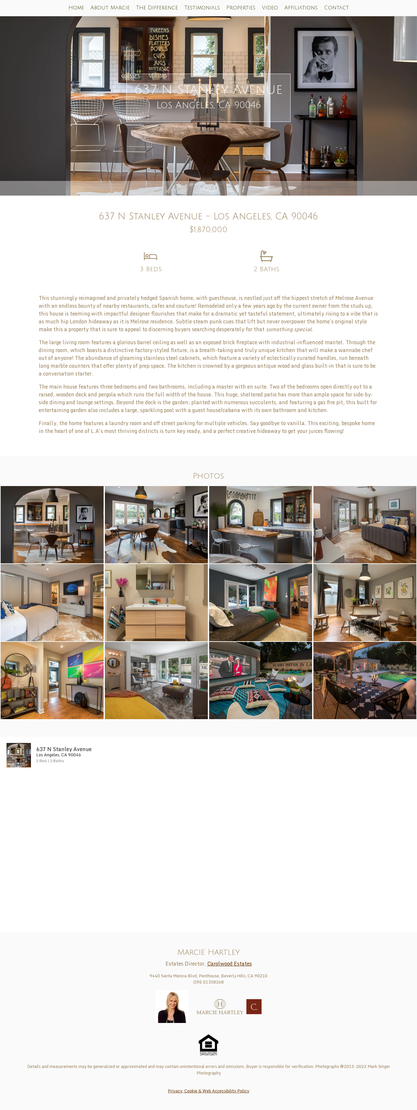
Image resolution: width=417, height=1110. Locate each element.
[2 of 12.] (156, 524)
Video (270, 8)
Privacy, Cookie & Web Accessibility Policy (208, 1091)
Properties (240, 8)
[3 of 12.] (260, 524)
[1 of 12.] (52, 524)
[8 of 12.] (364, 602)
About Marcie (110, 8)
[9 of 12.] (52, 680)
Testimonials (202, 8)
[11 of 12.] (260, 680)
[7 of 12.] (260, 602)
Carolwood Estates (229, 963)
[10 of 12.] (156, 680)
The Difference (157, 8)
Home (76, 8)
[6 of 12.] (156, 602)
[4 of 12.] (364, 524)
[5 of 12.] (52, 602)
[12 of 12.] (364, 680)
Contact (336, 8)
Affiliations (301, 8)
